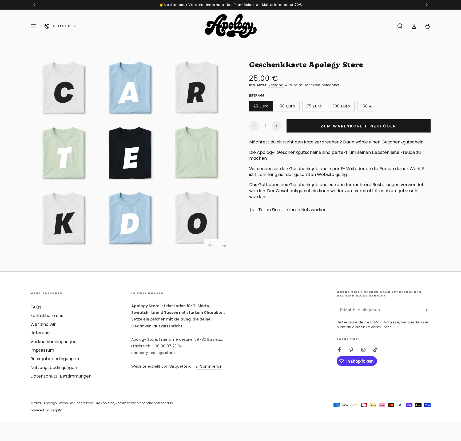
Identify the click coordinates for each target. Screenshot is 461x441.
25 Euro (263, 107)
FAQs (35, 307)
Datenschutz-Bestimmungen (61, 376)
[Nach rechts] (426, 5)
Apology (50, 403)
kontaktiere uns (46, 315)
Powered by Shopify (46, 410)
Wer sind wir (43, 324)
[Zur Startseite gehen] (230, 26)
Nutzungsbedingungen (53, 367)
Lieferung (40, 333)
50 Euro (290, 107)
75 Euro (316, 107)
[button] (400, 26)
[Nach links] (34, 5)
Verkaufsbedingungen (53, 342)
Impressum (42, 350)
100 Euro (344, 107)
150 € (369, 107)
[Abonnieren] (427, 310)
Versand (276, 85)
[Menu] (33, 26)
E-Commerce (209, 366)
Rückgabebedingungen (54, 359)
